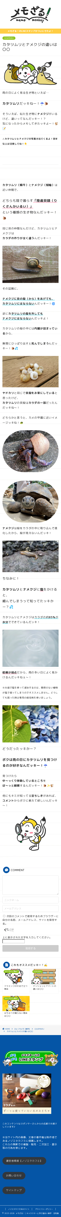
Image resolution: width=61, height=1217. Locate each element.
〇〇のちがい (9, 38)
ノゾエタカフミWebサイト (18, 1209)
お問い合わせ (14, 1175)
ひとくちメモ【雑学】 (22, 1029)
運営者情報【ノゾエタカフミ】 (24, 1161)
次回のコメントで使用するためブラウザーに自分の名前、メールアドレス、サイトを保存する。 (30, 920)
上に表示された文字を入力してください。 (27, 937)
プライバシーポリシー (44, 1209)
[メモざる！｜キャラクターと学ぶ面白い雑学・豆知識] (30, 26)
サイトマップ (14, 1190)
